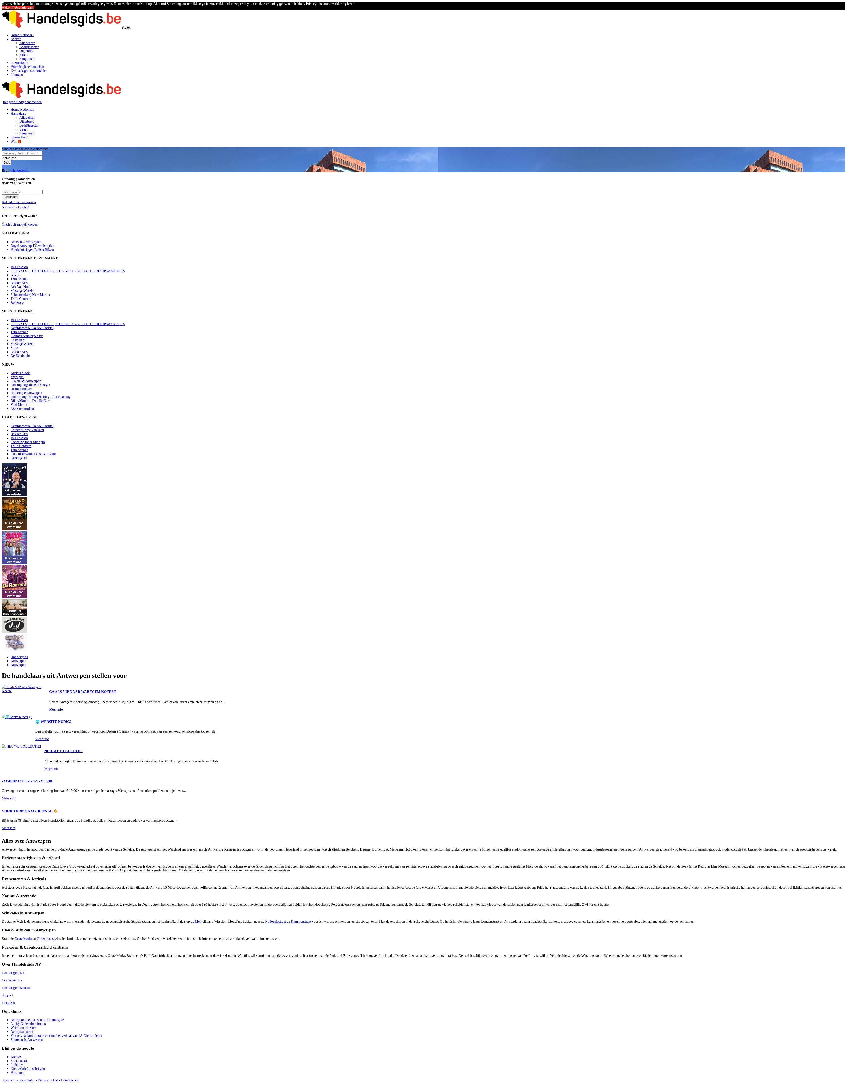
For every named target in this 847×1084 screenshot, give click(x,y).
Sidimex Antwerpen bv (27, 336)
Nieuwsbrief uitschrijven (28, 1069)
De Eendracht (20, 356)
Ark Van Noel (20, 287)
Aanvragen (10, 196)
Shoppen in (27, 59)
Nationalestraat (276, 921)
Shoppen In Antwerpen (27, 1039)
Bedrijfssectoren (22, 1032)
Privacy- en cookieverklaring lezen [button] (330, 4)
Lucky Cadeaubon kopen (28, 1024)
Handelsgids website (16, 988)
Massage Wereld (22, 291)
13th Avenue (19, 279)
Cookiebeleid (70, 1080)
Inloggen (17, 74)
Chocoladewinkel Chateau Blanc (33, 454)
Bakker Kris (19, 283)
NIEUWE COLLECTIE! (63, 751)
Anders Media (20, 373)
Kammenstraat (301, 921)
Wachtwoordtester (23, 1028)
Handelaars (18, 113)
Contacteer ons (12, 980)
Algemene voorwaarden (18, 1080)
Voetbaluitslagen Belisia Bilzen (32, 250)
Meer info (56, 709)
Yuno (14, 348)
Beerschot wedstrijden (26, 242)
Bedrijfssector (29, 47)
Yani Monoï (19, 405)
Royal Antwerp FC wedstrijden (32, 246)
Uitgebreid (26, 51)
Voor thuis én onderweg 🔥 (30, 811)
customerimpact (21, 389)
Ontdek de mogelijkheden (20, 224)
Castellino (17, 340)
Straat (23, 55)
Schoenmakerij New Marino (30, 295)
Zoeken (16, 39)
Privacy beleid (48, 1080)
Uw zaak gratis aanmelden (29, 71)
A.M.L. (16, 275)
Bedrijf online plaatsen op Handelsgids (37, 1020)
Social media (19, 1061)
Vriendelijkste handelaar (27, 67)
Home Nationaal (22, 35)
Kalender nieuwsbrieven (19, 202)
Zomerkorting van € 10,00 (27, 781)
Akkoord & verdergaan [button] (18, 7)
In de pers (17, 1065)
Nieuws (16, 1057)
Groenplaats (45, 938)
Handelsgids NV (13, 973)
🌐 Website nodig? (53, 722)
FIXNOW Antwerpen (26, 381)
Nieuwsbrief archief (15, 207)
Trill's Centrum (21, 298)
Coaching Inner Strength (28, 442)
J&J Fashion (19, 267)
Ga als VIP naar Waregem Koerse (82, 692)
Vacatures (17, 1073)
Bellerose (17, 302)
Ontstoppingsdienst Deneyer (30, 385)
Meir (198, 921)
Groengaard (19, 458)
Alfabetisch (27, 43)
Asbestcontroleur (22, 408)
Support (7, 995)
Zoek (7, 162)
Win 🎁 (16, 141)
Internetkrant (19, 63)
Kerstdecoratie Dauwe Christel (32, 328)
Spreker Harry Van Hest (27, 430)
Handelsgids (20, 170)
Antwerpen (18, 661)
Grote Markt (23, 938)
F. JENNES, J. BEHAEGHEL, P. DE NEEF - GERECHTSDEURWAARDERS (68, 271)
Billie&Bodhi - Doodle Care (30, 401)
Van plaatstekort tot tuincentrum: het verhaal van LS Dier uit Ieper (56, 1035)
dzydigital (17, 377)
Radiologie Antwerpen (26, 393)
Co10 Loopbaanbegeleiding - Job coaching (41, 397)
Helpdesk (8, 1003)
